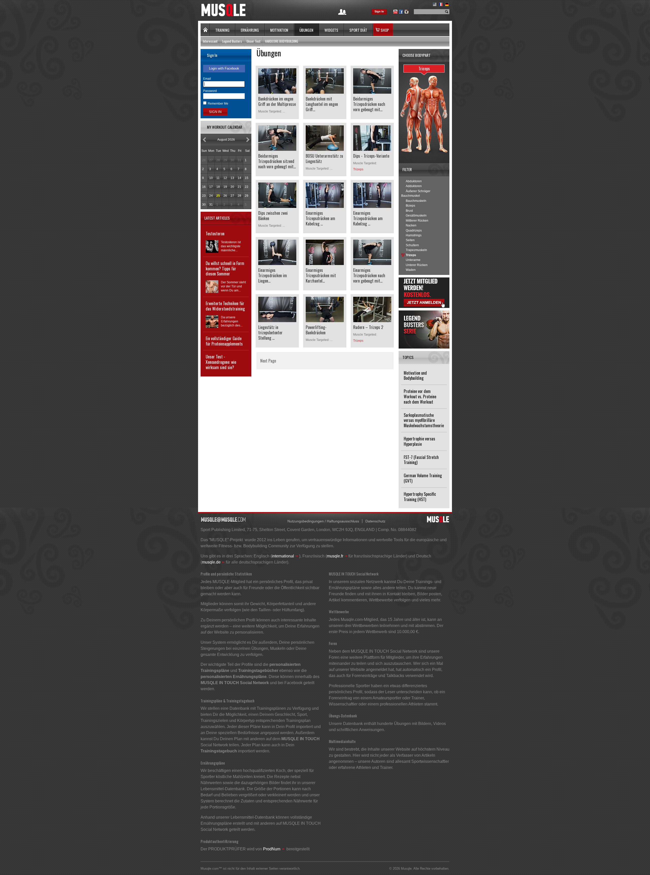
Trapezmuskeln (416, 250)
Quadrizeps (414, 230)
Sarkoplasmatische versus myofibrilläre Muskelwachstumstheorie (424, 420)
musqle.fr (335, 556)
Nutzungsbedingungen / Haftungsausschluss (323, 521)
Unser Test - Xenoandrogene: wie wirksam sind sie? (221, 362)
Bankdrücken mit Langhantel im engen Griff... (322, 104)
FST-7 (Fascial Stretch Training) (421, 460)
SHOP (385, 30)
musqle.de (211, 562)
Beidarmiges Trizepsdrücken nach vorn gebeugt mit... (369, 104)
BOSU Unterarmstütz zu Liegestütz (324, 158)
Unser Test (254, 41)
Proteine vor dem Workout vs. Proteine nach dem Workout (420, 396)
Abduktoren (414, 181)
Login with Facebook (224, 68)
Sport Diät (358, 30)
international (283, 556)
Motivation (279, 30)
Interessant (210, 41)
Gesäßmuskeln (416, 215)
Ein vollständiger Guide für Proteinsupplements (224, 341)
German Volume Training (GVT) (423, 478)
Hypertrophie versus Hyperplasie (419, 441)
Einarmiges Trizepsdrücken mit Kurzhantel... (321, 275)
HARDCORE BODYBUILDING (281, 41)
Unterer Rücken (417, 265)
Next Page (268, 360)
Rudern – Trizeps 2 (368, 327)
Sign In (379, 11)
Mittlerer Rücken (417, 220)
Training (222, 30)
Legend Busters (232, 41)
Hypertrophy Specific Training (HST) (420, 496)
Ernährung (250, 30)
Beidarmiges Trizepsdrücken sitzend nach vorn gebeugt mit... (277, 161)
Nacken (411, 225)
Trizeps (411, 255)
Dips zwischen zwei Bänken (273, 215)
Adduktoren (414, 186)
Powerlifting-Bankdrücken (316, 330)
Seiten (410, 240)
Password (210, 91)
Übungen (306, 30)
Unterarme (413, 260)
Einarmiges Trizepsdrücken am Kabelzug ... (320, 218)
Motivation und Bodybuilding (415, 375)
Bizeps (410, 205)
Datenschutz (375, 521)
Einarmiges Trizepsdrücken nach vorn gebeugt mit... (369, 275)
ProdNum (271, 849)
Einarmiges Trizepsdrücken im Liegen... (272, 275)
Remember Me (218, 103)
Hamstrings (413, 235)
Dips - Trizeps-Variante (371, 156)
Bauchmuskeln (416, 201)
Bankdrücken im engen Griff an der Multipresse (277, 101)
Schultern (412, 245)
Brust (409, 210)
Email (207, 78)
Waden (411, 270)
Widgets (331, 30)
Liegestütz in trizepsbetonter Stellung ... (270, 332)
